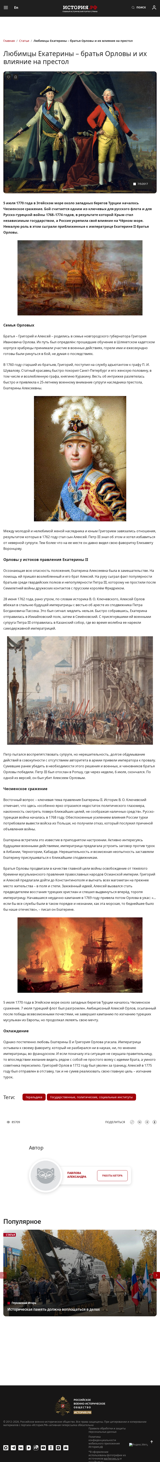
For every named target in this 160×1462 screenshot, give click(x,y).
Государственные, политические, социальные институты (91, 1097)
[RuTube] (35, 1447)
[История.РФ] (80, 8)
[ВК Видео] (28, 1447)
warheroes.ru (111, 1458)
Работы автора (112, 1175)
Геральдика (34, 1097)
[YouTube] (43, 1447)
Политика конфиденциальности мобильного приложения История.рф (104, 1442)
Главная (9, 41)
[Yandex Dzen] (58, 1447)
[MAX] (5, 1447)
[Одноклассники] (50, 1447)
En (16, 7)
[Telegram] (13, 1447)
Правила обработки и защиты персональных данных (107, 1430)
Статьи (24, 41)
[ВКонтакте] (20, 1447)
